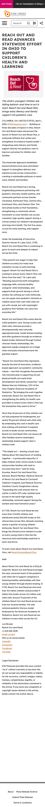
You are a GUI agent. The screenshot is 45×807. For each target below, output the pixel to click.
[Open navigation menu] (4, 23)
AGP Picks (7, 4)
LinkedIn (6, 641)
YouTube (6, 652)
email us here (8, 634)
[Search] (28, 23)
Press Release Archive (26, 791)
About (11, 791)
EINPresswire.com (17, 124)
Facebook (7, 648)
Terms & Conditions (22, 802)
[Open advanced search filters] (34, 23)
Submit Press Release (22, 797)
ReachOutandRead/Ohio (24, 552)
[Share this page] (41, 23)
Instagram (7, 645)
